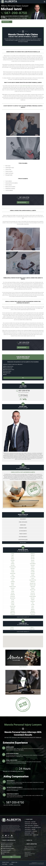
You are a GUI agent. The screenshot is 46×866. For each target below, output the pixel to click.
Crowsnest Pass (13, 566)
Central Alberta (32, 563)
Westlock (32, 609)
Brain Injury (7, 165)
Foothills (12, 571)
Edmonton (33, 568)
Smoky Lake (32, 594)
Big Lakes (32, 557)
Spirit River (33, 598)
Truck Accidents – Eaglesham (31, 831)
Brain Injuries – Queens (29, 833)
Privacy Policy (5, 862)
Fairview (12, 570)
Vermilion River (12, 606)
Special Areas (12, 598)
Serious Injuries (8, 171)
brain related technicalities (25, 85)
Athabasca (33, 553)
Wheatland (33, 611)
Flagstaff (32, 570)
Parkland (32, 588)
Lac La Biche (12, 576)
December (13, 568)
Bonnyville (12, 560)
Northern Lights (33, 584)
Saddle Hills (13, 594)
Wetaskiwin (13, 611)
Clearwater (33, 565)
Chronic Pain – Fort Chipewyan (31, 823)
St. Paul (12, 599)
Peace (13, 589)
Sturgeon (12, 602)
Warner (32, 607)
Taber (33, 602)
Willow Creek (12, 612)
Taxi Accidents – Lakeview (30, 829)
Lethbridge (13, 581)
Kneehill (32, 575)
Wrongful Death (8, 175)
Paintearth (13, 588)
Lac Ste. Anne (32, 576)
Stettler (12, 601)
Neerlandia (12, 629)
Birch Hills (32, 558)
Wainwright (13, 607)
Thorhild (12, 604)
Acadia (12, 553)
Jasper (12, 575)
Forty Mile (32, 571)
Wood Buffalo (32, 612)
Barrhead (32, 555)
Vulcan (32, 606)
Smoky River (12, 596)
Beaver (12, 557)
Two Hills (32, 604)
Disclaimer (4, 864)
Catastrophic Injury (9, 167)
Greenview (33, 573)
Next (23, 377)
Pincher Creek (32, 589)
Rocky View (33, 593)
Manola (32, 627)
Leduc (13, 579)
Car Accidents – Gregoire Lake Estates (33, 827)
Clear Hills (12, 565)
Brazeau (32, 560)
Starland (32, 599)
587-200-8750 (15, 13)
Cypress (32, 566)
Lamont (32, 578)
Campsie (12, 627)
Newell (12, 584)
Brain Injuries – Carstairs (30, 821)
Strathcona (33, 601)
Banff (13, 555)
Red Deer (12, 593)
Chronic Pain (8, 169)
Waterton (12, 609)
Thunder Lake (32, 629)
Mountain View (32, 583)
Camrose (32, 561)
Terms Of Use (14, 862)
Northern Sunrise (13, 586)
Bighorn (12, 558)
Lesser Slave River (32, 579)
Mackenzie (33, 581)
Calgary (12, 561)
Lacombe (12, 578)
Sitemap (11, 864)
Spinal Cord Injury (9, 173)
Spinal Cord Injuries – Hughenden (31, 825)
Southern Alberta (33, 596)
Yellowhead (33, 614)
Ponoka (12, 591)
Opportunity (33, 586)
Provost (32, 591)
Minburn (12, 583)
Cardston (12, 563)
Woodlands (13, 614)
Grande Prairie (12, 573)
